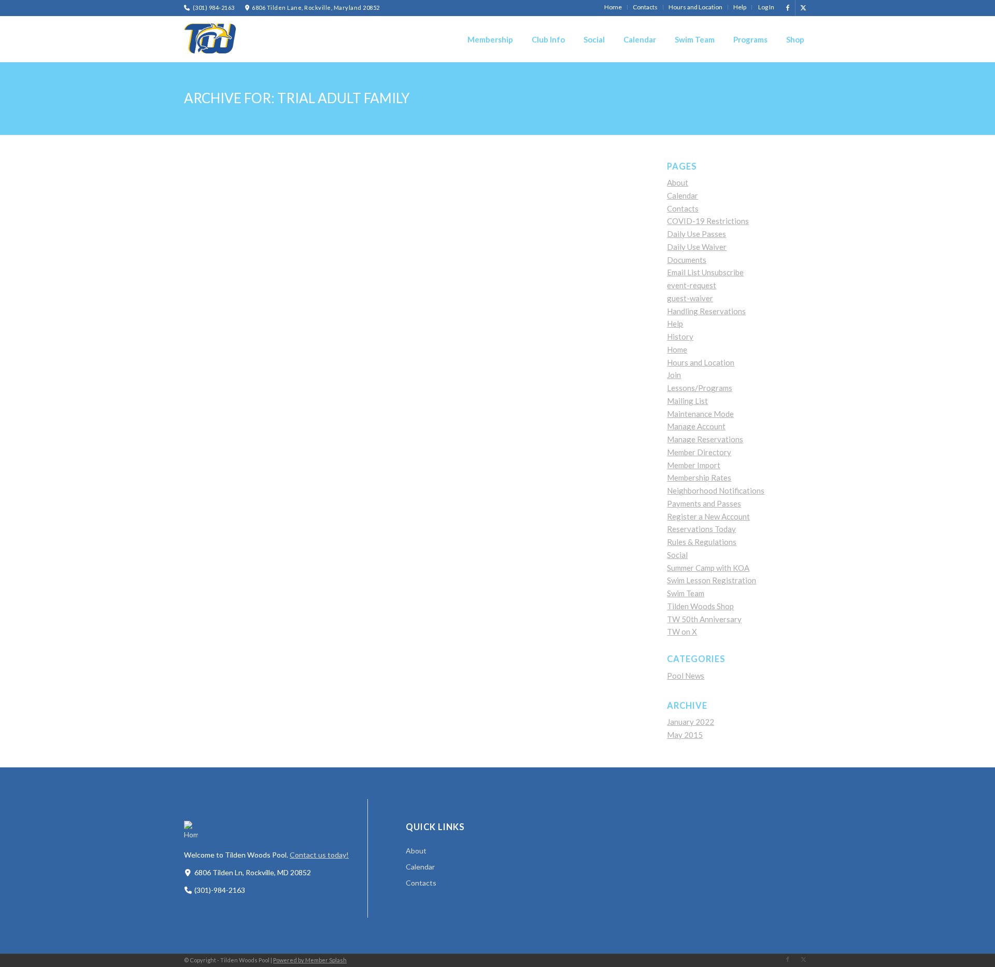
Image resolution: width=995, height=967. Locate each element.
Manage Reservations (705, 439)
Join (674, 375)
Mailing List (687, 400)
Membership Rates (699, 477)
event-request (691, 285)
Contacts (683, 208)
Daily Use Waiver (697, 246)
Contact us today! (319, 854)
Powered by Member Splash (310, 960)
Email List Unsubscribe (705, 272)
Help (675, 323)
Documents (686, 259)
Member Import (693, 465)
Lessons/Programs (699, 388)
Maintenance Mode (700, 413)
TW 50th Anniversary (704, 619)
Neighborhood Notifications (715, 490)
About (677, 182)
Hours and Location (700, 362)
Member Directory (699, 452)
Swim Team (685, 593)
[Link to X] (803, 8)
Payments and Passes (704, 503)
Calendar (682, 195)
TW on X (682, 631)
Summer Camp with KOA (708, 567)
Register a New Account (708, 516)
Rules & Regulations (701, 541)
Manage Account (696, 426)
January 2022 (690, 721)
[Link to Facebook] (787, 8)
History (680, 336)
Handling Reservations (706, 311)
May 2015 (685, 734)
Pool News (685, 675)
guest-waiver (690, 298)
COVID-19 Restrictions (708, 221)
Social (677, 554)
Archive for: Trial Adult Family (296, 98)
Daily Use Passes (696, 234)
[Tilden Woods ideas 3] (210, 39)
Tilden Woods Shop (700, 606)
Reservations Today (701, 529)
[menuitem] (613, 7)
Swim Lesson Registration (711, 580)
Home (677, 349)
